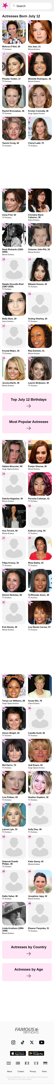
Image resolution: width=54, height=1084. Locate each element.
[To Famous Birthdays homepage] (5, 5)
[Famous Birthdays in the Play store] (36, 1053)
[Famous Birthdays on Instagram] (11, 1042)
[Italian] (36, 1063)
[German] (45, 1063)
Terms (44, 1071)
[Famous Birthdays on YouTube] (40, 1042)
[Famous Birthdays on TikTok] (21, 1042)
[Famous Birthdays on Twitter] (30, 1042)
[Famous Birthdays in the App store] (18, 1053)
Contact (21, 1071)
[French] (27, 1063)
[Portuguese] (18, 1063)
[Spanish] (9, 1063)
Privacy (33, 1071)
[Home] (27, 1030)
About (9, 1071)
